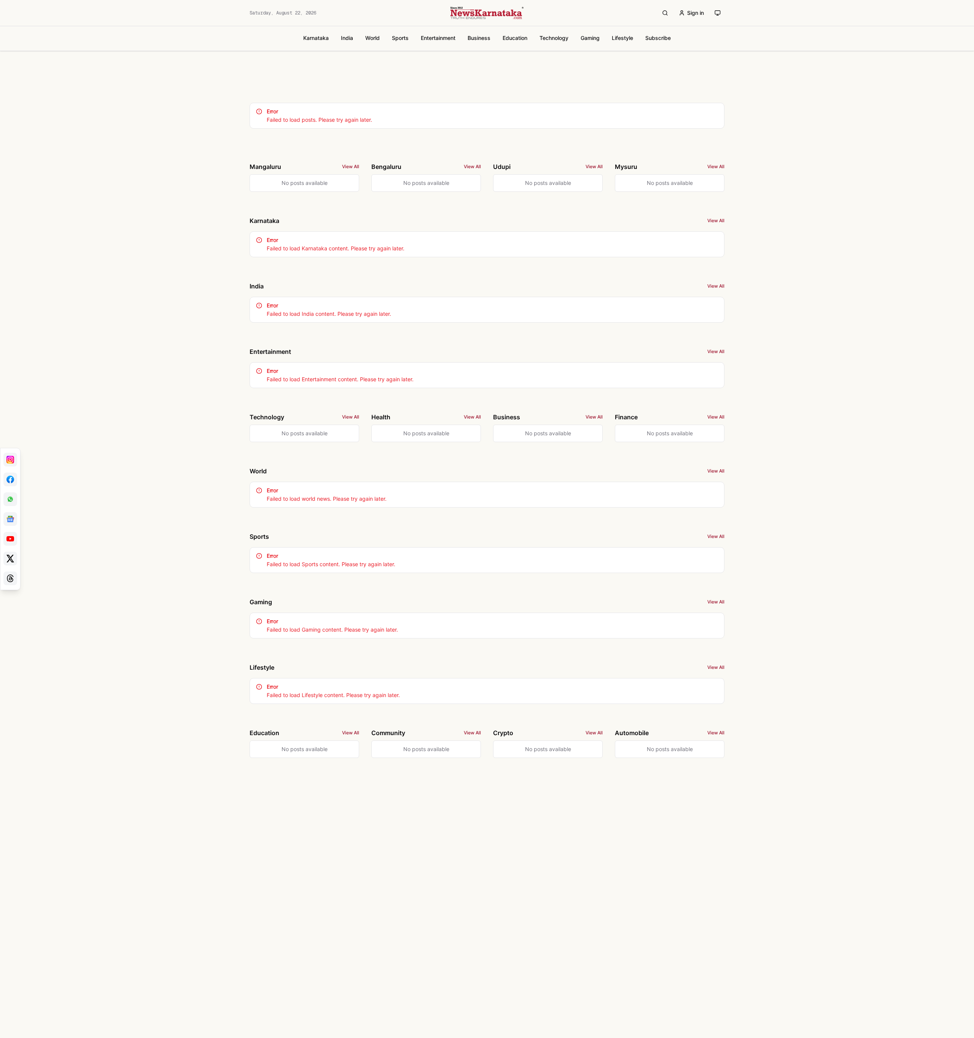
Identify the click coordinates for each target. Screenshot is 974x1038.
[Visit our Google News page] (10, 519)
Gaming (590, 38)
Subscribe (658, 38)
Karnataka (316, 38)
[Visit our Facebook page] (10, 479)
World (372, 38)
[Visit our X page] (10, 558)
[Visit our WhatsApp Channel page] (10, 499)
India (347, 38)
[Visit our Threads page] (10, 578)
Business (479, 38)
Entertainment (438, 38)
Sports (400, 38)
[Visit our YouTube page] (10, 539)
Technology (554, 38)
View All (350, 166)
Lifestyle (622, 38)
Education (515, 38)
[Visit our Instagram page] (10, 459)
